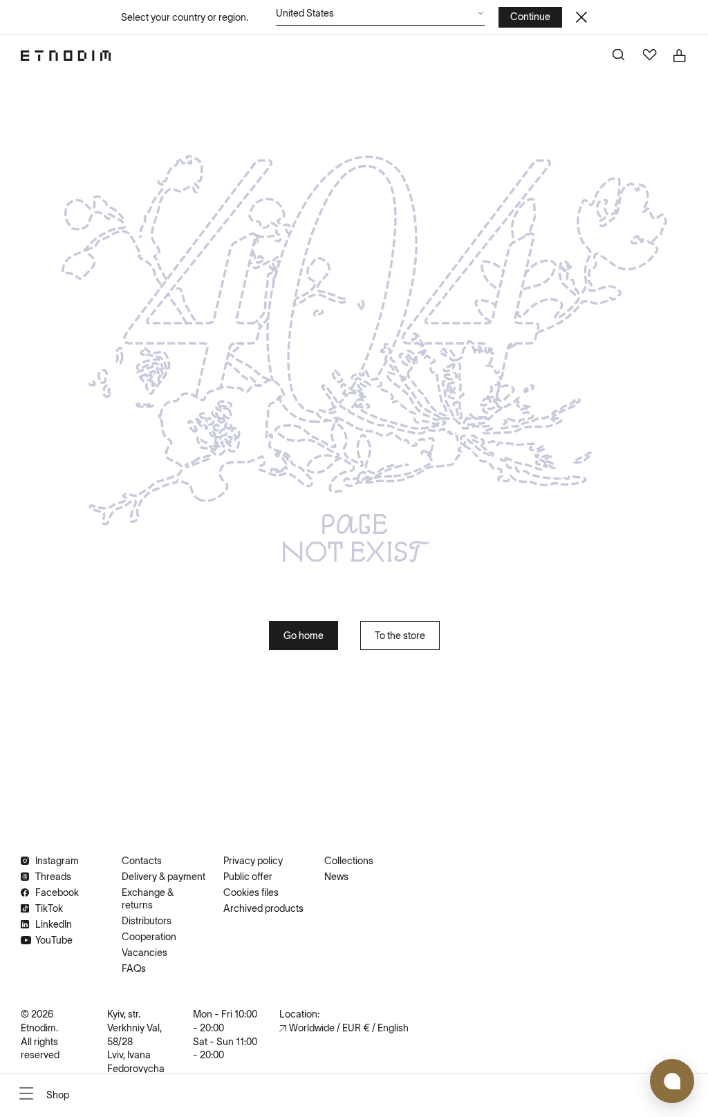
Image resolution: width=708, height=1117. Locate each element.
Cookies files (251, 892)
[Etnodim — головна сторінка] (66, 55)
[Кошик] (680, 56)
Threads (53, 876)
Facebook (57, 892)
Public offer (247, 876)
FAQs (134, 968)
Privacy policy (253, 860)
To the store (400, 635)
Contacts (142, 860)
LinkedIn (53, 924)
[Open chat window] (672, 1081)
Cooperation (149, 936)
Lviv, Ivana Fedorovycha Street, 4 (136, 1068)
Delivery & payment (163, 876)
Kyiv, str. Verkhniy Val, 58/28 (134, 1028)
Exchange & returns (148, 898)
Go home (303, 635)
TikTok (49, 908)
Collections (348, 860)
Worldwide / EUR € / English (349, 1027)
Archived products (263, 908)
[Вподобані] (650, 56)
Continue (530, 16)
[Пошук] (619, 56)
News (336, 876)
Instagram (57, 860)
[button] (380, 17)
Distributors (146, 920)
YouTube (54, 940)
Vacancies (144, 952)
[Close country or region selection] (581, 17)
